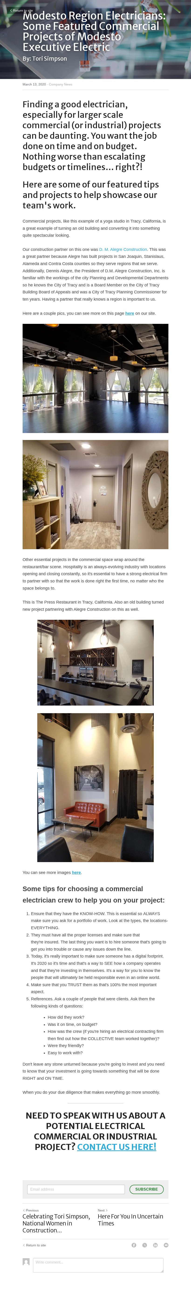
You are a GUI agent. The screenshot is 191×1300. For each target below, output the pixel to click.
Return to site (23, 10)
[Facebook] (134, 1245)
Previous (32, 1210)
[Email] (166, 1245)
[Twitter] (144, 1245)
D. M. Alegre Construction (123, 249)
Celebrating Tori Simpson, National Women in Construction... (56, 1223)
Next (101, 1210)
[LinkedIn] (155, 1245)
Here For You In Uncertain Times (130, 1220)
